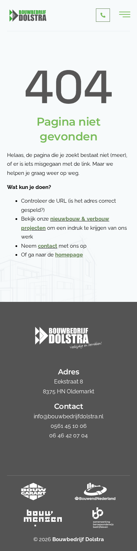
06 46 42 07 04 (68, 435)
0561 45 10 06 (69, 426)
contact (47, 246)
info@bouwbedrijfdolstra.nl (68, 416)
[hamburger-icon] (124, 15)
